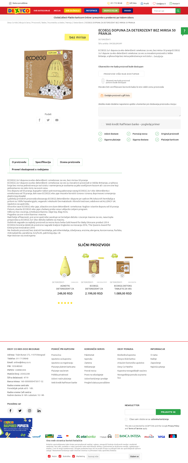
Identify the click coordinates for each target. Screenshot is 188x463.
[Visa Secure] (59, 436)
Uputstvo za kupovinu (61, 359)
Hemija (69, 23)
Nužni (54, 456)
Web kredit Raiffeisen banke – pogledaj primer (133, 124)
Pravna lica (56, 355)
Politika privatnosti (59, 375)
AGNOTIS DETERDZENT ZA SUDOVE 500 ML (65, 289)
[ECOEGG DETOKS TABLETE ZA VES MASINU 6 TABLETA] (123, 266)
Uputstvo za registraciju (62, 363)
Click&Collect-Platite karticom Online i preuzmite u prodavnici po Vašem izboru (94, 17)
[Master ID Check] (69, 436)
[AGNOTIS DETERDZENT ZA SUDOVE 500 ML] (65, 266)
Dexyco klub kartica (126, 359)
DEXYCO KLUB (110, 11)
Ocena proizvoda (70, 162)
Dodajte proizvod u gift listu (117, 95)
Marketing (80, 456)
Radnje (154, 359)
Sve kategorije (42, 11)
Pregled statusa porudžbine (97, 382)
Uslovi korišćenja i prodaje (96, 378)
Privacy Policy (173, 426)
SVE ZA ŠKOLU (72, 11)
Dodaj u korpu (68, 310)
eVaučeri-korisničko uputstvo (131, 363)
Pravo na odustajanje (93, 375)
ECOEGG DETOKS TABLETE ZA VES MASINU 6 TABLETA (123, 289)
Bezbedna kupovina (127, 355)
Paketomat (89, 355)
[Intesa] (128, 436)
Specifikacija (43, 162)
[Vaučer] (49, 436)
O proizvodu (19, 162)
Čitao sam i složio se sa (149, 419)
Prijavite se (168, 412)
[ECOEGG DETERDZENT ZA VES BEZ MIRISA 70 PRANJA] (94, 266)
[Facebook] (39, 120)
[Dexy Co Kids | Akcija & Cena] (18, 10)
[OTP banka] (86, 436)
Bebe (44, 23)
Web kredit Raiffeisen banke (64, 382)
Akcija (57, 11)
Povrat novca (90, 371)
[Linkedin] (39, 411)
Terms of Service (135, 428)
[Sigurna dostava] (128, 139)
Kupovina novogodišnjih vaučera (132, 371)
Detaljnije (158, 56)
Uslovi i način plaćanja (61, 378)
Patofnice (91, 11)
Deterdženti (79, 23)
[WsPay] (106, 436)
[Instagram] (29, 411)
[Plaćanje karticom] (157, 139)
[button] (64, 275)
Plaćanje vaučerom (59, 371)
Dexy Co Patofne (125, 367)
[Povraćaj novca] (128, 133)
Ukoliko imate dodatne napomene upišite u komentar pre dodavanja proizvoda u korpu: (137, 104)
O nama (154, 355)
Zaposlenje (156, 363)
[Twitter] (20, 411)
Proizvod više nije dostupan (121, 74)
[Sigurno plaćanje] (100, 139)
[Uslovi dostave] (100, 133)
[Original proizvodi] (157, 133)
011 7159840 (22, 358)
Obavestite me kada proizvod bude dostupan (120, 66)
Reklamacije (89, 367)
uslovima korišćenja (160, 419)
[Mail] (57, 120)
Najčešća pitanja (158, 367)
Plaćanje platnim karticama (63, 367)
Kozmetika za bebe (56, 23)
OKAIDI (127, 11)
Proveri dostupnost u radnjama (30, 169)
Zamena (88, 363)
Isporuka (88, 359)
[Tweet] (48, 120)
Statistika (66, 456)
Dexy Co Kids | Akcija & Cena (18, 23)
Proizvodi (36, 23)
